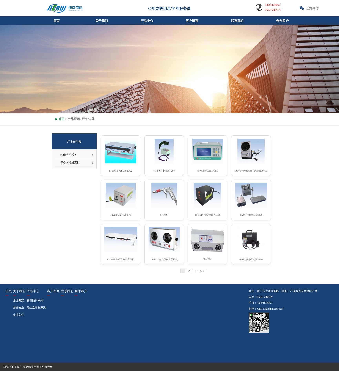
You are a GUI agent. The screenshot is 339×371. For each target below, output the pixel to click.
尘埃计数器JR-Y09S (207, 171)
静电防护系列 (68, 154)
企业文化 (18, 314)
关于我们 (19, 291)
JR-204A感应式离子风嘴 (207, 215)
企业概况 (18, 300)
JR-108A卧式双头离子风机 (120, 259)
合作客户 (282, 20)
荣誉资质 (18, 307)
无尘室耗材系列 (70, 162)
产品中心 (33, 291)
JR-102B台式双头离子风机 (164, 259)
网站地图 (60, 366)
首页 (56, 20)
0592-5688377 (265, 297)
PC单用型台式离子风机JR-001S (251, 171)
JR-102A (207, 259)
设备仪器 (88, 119)
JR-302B (164, 215)
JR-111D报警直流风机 (251, 215)
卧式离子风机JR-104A (120, 171)
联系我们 (237, 20)
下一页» (199, 270)
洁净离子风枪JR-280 (164, 171)
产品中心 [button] (147, 20)
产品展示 (73, 119)
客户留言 (192, 20)
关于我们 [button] (101, 20)
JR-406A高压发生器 (120, 215)
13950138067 (264, 302)
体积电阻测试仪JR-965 (251, 259)
